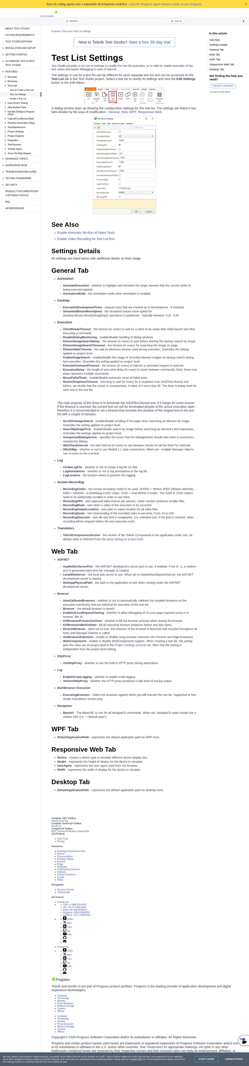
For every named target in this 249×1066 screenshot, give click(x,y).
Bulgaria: (76, 912)
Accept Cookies (206, 1059)
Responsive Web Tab (83, 749)
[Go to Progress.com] (60, 981)
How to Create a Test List (22, 90)
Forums (61, 861)
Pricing (60, 841)
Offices (60, 1011)
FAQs (60, 880)
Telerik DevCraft (59, 821)
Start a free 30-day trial (149, 42)
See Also (65, 224)
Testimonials (63, 892)
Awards (61, 1001)
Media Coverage (65, 1006)
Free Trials (62, 838)
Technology (63, 998)
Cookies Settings (234, 1059)
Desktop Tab (70, 782)
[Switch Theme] (244, 21)
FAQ (7, 202)
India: (75, 910)
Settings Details (219, 44)
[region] (124, 1059)
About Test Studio (17, 28)
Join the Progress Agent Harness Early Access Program (165, 4)
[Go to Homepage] (56, 16)
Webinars (62, 867)
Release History (65, 859)
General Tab (69, 270)
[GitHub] (64, 938)
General (113, 112)
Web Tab (64, 551)
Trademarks (154, 1047)
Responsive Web (150, 112)
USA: (74, 904)
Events (60, 877)
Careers (61, 1008)
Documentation (65, 856)
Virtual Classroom (66, 874)
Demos (61, 854)
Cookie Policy (136, 1059)
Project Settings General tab (133, 645)
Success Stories (65, 889)
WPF (132, 112)
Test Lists (67, 31)
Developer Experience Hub (71, 851)
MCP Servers (58, 831)
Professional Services (68, 869)
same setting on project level (124, 539)
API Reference (14, 208)
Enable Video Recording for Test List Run (86, 239)
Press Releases (65, 1003)
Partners (61, 872)
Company (62, 995)
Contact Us (63, 902)
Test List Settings (18, 94)
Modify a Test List (18, 98)
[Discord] (64, 942)
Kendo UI (56, 826)
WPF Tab (65, 729)
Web (124, 112)
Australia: (76, 915)
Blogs (60, 864)
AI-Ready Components (77, 831)
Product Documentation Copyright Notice (21, 193)
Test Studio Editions (18, 41)
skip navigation (47, 16)
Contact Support (222, 86)
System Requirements (19, 35)
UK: (74, 907)
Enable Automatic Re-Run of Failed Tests (85, 232)
